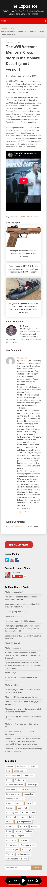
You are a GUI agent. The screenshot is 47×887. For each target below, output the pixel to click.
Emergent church (13, 794)
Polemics (34, 826)
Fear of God (30, 803)
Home (3, 29)
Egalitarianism (24, 789)
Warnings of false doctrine (16, 859)
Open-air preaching (23, 822)
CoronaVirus (28, 776)
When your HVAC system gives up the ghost (22, 697)
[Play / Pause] (24, 881)
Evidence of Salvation (14, 799)
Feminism (10, 808)
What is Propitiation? (13, 648)
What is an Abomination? (14, 616)
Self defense (11, 845)
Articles (33, 766)
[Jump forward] (31, 880)
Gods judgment (12, 813)
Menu (3, 21)
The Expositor (23, 6)
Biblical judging (20, 771)
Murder (9, 822)
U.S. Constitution (23, 854)
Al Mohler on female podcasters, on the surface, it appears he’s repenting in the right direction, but (22, 655)
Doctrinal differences (14, 785)
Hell (33, 813)
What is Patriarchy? (12, 643)
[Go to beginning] (10, 880)
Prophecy (28, 831)
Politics (18, 831)
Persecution (11, 826)
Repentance (11, 840)
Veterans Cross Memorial (28, 217)
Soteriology (26, 850)
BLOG (10, 29)
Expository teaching (14, 803)
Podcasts (23, 826)
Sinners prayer (12, 850)
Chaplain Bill (22, 358)
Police (8, 831)
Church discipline (13, 776)
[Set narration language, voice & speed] (36, 880)
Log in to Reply (23, 512)
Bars (8, 771)
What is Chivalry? (11, 685)
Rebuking (10, 836)
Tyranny (9, 854)
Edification (10, 789)
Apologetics (22, 766)
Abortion (9, 766)
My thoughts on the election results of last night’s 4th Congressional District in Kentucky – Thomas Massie (23, 665)
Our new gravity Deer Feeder (16, 612)
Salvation (23, 840)
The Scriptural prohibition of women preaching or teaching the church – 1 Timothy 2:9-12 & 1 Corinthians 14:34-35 (23, 628)
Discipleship (19, 780)
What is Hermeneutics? (14, 592)
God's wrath (22, 808)
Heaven (25, 813)
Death (8, 780)
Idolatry (22, 817)
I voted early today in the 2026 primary (20, 621)
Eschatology (29, 794)
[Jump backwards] (15, 880)
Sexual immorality (28, 845)
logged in (20, 526)
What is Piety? (10, 673)
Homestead (11, 817)
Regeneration (23, 836)
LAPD (31, 817)
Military (14, 217)
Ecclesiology (32, 785)
